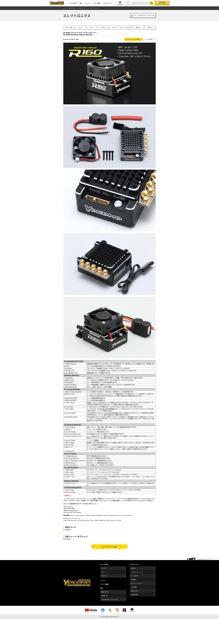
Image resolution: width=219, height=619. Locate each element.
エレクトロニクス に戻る (109, 547)
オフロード (103, 27)
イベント (87, 3)
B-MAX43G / (67, 539)
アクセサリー (150, 27)
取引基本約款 (134, 594)
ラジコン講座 (96, 3)
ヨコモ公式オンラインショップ (110, 599)
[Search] (151, 3)
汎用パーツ (138, 27)
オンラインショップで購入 (132, 39)
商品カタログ (105, 592)
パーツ (128, 2)
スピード (92, 27)
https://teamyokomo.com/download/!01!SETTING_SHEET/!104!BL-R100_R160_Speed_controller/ (92, 520)
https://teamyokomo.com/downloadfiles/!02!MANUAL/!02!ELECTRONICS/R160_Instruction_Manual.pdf (101, 515)
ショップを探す (149, 39)
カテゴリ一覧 (68, 27)
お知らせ (133, 568)
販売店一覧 (105, 596)
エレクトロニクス (126, 27)
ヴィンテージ (115, 27)
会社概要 (133, 579)
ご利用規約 (134, 587)
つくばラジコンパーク (137, 572)
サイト (128, 4)
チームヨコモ (134, 576)
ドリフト (80, 27)
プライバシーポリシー (137, 583)
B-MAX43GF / (67, 530)
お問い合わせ (134, 591)
